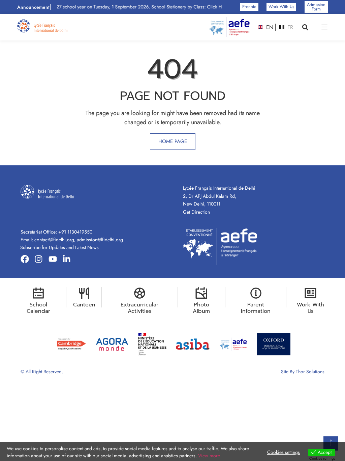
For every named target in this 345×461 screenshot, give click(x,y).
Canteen (84, 305)
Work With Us (310, 308)
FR (289, 27)
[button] (305, 27)
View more (209, 455)
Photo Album (201, 308)
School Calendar (38, 308)
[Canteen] (84, 293)
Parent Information (256, 308)
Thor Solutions (310, 371)
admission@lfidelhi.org (100, 239)
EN (268, 27)
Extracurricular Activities (139, 308)
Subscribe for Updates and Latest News (59, 247)
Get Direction (196, 212)
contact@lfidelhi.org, (55, 239)
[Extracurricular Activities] (140, 293)
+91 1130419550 (75, 231)
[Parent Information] (256, 293)
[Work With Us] (310, 293)
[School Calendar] (38, 293)
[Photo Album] (201, 293)
